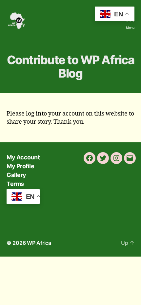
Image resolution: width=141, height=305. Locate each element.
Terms (15, 183)
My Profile (20, 166)
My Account (23, 157)
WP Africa (39, 243)
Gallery (16, 174)
